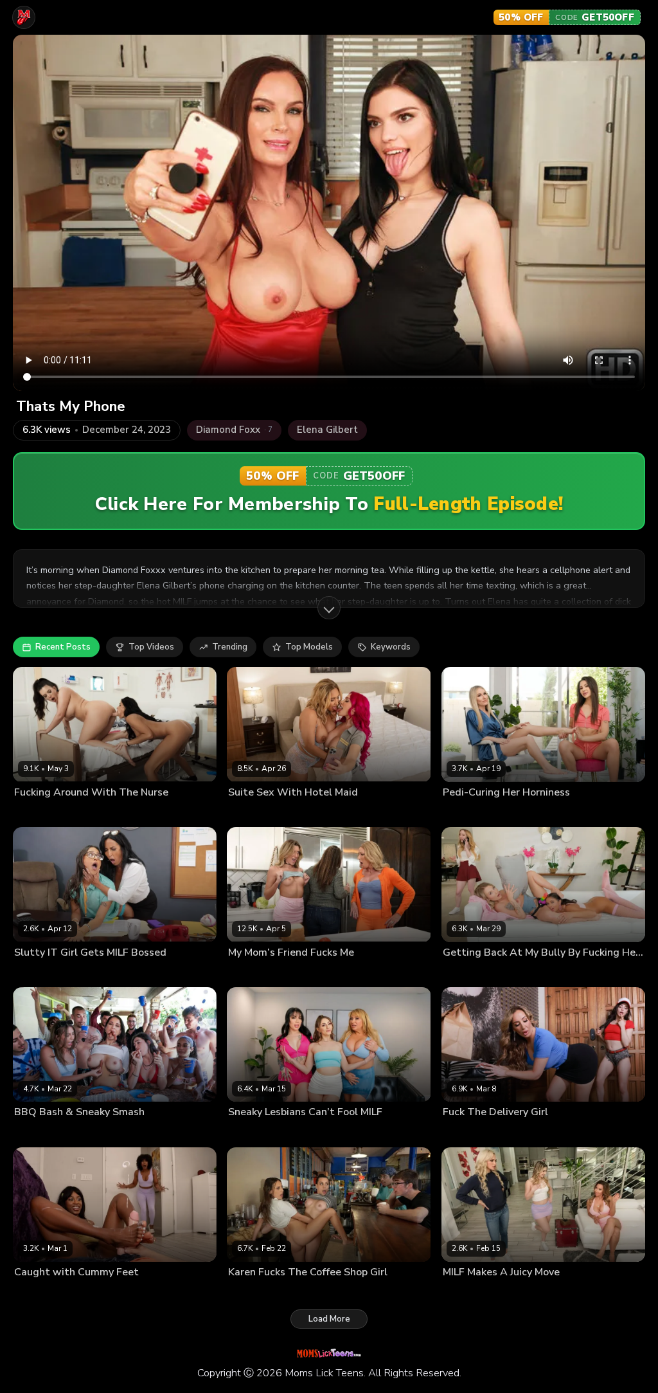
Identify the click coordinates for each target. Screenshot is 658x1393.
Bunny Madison (472, 813)
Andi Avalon (466, 973)
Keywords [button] (391, 647)
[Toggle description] (329, 607)
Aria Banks (463, 1292)
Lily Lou (280, 813)
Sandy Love (289, 1292)
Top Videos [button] (151, 647)
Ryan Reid (97, 813)
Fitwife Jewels (316, 973)
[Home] (24, 17)
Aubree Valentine (475, 1132)
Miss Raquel (37, 1132)
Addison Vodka (257, 973)
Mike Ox (110, 973)
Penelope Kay (365, 1132)
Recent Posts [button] (63, 647)
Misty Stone (36, 1292)
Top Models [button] (309, 647)
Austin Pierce (128, 1292)
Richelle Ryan (536, 1132)
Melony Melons (305, 1132)
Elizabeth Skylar (44, 813)
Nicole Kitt (81, 1292)
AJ (120, 1132)
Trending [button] (229, 647)
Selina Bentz (88, 1132)
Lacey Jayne (250, 1132)
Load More (329, 1319)
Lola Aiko (73, 973)
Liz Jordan (524, 813)
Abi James (33, 973)
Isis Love (245, 813)
